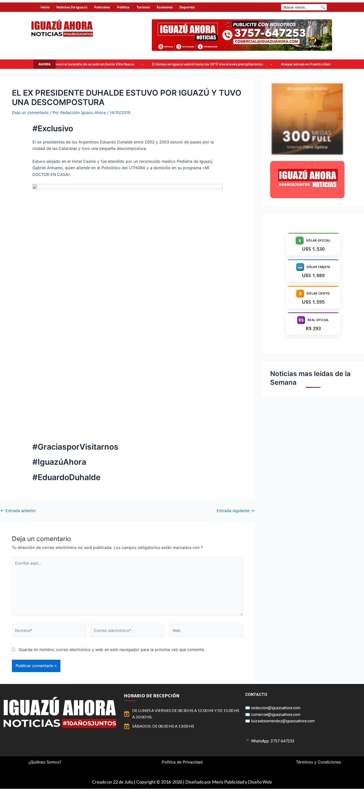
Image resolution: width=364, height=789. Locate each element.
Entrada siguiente (235, 511)
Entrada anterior (18, 511)
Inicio (45, 7)
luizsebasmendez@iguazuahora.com (283, 721)
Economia (165, 7)
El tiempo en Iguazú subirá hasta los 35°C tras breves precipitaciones (148, 64)
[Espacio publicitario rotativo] (242, 35)
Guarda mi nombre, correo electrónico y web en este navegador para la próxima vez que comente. (112, 649)
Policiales (102, 7)
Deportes (187, 7)
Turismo (143, 7)
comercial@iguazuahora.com (275, 714)
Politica (123, 7)
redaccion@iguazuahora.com (275, 708)
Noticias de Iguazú (71, 7)
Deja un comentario (30, 112)
